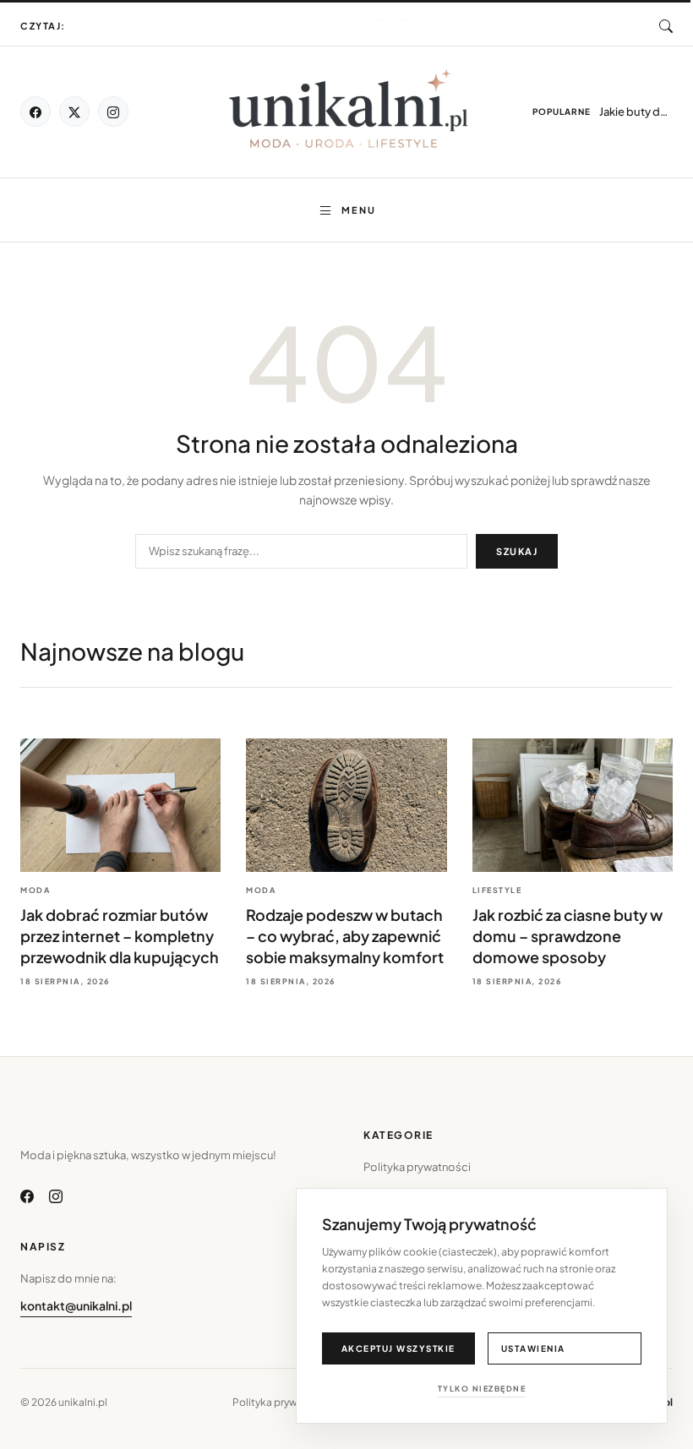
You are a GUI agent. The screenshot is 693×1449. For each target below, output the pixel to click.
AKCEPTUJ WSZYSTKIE (398, 1348)
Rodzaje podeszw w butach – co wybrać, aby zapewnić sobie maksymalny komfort (345, 936)
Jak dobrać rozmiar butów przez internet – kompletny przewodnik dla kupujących (373, 27)
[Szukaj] (666, 26)
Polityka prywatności (417, 1167)
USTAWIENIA (533, 1348)
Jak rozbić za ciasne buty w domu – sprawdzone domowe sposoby (567, 936)
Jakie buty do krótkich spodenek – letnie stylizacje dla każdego (636, 111)
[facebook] (35, 111)
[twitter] (74, 111)
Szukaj (516, 551)
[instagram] (113, 111)
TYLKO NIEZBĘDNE (482, 1388)
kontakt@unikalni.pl (76, 1305)
